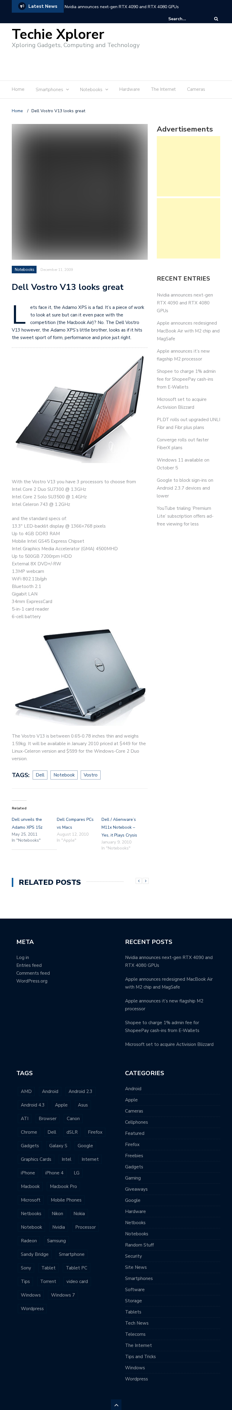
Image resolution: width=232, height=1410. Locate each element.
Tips (25, 1281)
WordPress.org (31, 981)
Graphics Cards (36, 1159)
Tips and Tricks (140, 1357)
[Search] (216, 19)
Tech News (137, 1323)
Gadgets (30, 1146)
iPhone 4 (54, 1173)
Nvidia (58, 1227)
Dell (40, 775)
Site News (136, 1267)
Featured (134, 1133)
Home (18, 89)
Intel (66, 1159)
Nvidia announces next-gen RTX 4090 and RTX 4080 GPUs (122, 7)
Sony (26, 1268)
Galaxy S (58, 1146)
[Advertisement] (113, 62)
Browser (47, 1119)
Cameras (196, 89)
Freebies (134, 1156)
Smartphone (72, 1254)
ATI (24, 1119)
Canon (73, 1119)
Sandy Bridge (35, 1254)
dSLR (72, 1132)
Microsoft (30, 1200)
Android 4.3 (33, 1105)
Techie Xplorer (58, 34)
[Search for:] (186, 19)
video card (77, 1281)
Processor (85, 1227)
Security (133, 1256)
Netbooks (31, 1214)
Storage (133, 1301)
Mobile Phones (66, 1200)
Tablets (133, 1312)
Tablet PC (76, 1268)
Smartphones (139, 1278)
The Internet (163, 89)
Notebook (64, 775)
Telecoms (135, 1334)
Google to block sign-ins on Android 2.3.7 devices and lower (185, 488)
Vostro (91, 775)
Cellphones (136, 1122)
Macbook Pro (63, 1186)
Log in (22, 957)
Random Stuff (139, 1245)
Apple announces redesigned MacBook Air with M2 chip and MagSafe (188, 331)
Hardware (129, 89)
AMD (26, 1091)
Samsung (56, 1241)
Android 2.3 (80, 1091)
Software (135, 1290)
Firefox (95, 1132)
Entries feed (29, 965)
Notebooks (24, 269)
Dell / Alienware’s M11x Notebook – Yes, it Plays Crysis (119, 827)
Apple (61, 1105)
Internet (90, 1159)
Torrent (48, 1281)
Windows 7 (63, 1295)
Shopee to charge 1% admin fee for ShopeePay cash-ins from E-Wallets (186, 379)
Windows (31, 1295)
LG (76, 1173)
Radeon (29, 1241)
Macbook (30, 1186)
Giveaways (136, 1189)
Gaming (133, 1178)
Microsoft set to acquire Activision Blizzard (169, 1044)
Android (50, 1091)
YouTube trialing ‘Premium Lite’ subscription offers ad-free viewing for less (185, 516)
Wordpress (32, 1309)
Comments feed (33, 973)
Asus (83, 1105)
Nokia (79, 1214)
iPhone (28, 1173)
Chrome (29, 1132)
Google (85, 1146)
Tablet (48, 1268)
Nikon (57, 1214)
